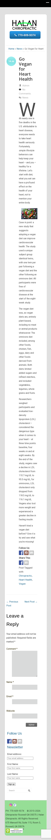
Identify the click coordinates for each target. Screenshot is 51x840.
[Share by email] (26, 562)
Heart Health (25, 579)
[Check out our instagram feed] (26, 552)
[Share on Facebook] (21, 562)
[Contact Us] (31, 552)
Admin (25, 85)
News (19, 48)
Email (9, 696)
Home (11, 48)
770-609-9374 (27, 35)
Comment (11, 648)
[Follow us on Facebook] (21, 552)
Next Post (31, 601)
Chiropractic (25, 575)
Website (10, 711)
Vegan (22, 583)
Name (10, 682)
